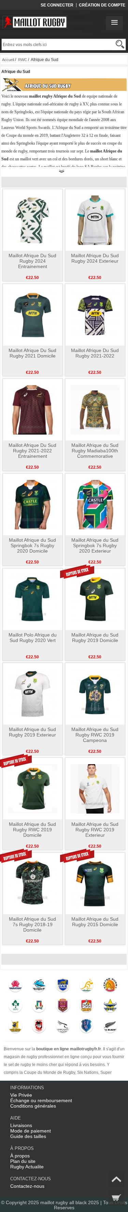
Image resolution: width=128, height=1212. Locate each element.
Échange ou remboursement (41, 1100)
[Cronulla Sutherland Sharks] (39, 986)
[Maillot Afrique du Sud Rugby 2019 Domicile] (95, 599)
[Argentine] (63, 986)
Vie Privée (21, 1095)
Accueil (8, 60)
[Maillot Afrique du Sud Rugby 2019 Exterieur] (32, 693)
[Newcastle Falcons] (63, 1027)
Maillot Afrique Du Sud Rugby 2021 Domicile (32, 353)
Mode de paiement (30, 1131)
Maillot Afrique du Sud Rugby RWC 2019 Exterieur (94, 829)
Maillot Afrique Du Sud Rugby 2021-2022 (95, 353)
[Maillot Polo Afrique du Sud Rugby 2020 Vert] (32, 599)
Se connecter (57, 5)
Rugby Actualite (27, 1166)
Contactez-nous (27, 1186)
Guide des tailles (28, 1136)
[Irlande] (15, 1007)
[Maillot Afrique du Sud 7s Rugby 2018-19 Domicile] (32, 883)
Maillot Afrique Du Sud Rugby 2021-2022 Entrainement (32, 450)
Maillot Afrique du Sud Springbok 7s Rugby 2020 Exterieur (94, 545)
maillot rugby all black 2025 (69, 1202)
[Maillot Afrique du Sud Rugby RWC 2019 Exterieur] (95, 788)
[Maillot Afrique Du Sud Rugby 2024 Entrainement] (32, 219)
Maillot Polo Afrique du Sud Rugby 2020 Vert (33, 637)
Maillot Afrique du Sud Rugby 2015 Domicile (94, 921)
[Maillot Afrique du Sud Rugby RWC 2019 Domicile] (32, 788)
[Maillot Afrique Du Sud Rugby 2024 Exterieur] (95, 219)
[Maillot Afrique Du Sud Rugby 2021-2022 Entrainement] (32, 409)
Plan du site (22, 1161)
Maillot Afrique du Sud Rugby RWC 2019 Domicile (32, 829)
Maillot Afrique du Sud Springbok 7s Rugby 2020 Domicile (32, 545)
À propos (20, 1155)
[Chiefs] (87, 1007)
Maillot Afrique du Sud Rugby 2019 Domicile (94, 637)
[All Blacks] (110, 1027)
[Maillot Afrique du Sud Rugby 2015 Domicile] (95, 883)
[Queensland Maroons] (63, 1007)
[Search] (120, 44)
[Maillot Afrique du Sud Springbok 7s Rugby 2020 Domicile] (32, 504)
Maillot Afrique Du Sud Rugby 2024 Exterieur (95, 258)
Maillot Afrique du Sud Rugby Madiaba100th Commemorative (94, 450)
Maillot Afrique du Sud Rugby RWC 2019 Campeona (94, 735)
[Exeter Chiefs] (110, 986)
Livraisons (21, 1125)
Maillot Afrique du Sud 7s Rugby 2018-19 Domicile (32, 924)
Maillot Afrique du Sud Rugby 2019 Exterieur (32, 732)
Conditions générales (33, 1106)
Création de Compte (102, 5)
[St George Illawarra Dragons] (39, 1027)
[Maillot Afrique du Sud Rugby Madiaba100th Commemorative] (95, 409)
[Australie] (87, 986)
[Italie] (39, 1007)
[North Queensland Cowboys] (110, 1007)
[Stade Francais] (87, 1027)
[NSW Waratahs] (15, 986)
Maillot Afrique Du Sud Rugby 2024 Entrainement (32, 261)
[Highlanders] (15, 1027)
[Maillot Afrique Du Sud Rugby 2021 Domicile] (32, 314)
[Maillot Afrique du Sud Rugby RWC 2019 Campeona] (95, 693)
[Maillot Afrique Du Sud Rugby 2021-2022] (95, 314)
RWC (22, 60)
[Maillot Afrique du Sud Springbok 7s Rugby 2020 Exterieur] (95, 504)
